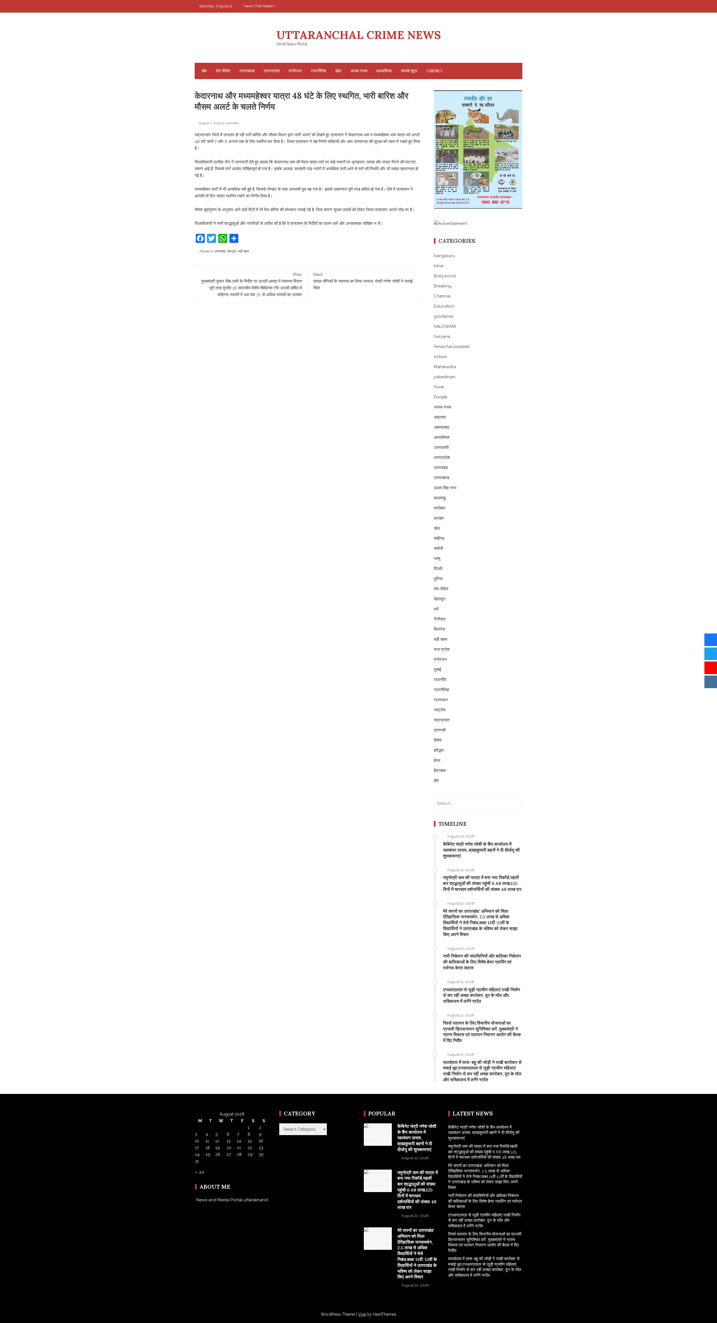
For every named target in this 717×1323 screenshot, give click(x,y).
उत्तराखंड (219, 251)
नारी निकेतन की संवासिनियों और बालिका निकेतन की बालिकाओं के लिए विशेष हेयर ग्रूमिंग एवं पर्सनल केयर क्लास (482, 962)
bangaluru (444, 255)
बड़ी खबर (243, 251)
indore (440, 356)
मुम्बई (437, 669)
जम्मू (437, 558)
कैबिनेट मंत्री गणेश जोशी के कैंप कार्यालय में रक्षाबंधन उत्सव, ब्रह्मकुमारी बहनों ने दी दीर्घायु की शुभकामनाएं (481, 850)
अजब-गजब (358, 70)
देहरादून (231, 251)
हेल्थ (437, 760)
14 (239, 1141)
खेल (338, 70)
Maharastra (445, 366)
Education (444, 306)
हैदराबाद (440, 770)
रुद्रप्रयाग (442, 720)
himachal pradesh (452, 346)
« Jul (199, 1172)
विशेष (437, 740)
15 (250, 1141)
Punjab (441, 397)
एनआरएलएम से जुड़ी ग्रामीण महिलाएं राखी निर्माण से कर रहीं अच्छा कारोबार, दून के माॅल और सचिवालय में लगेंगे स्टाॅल (481, 995)
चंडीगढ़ (439, 538)
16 (261, 1141)
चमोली (438, 548)
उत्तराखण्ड (247, 70)
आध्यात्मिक (384, 70)
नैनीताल (440, 619)
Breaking (442, 286)
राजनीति (440, 679)
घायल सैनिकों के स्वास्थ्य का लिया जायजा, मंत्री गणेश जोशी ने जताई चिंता (363, 281)
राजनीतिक (318, 70)
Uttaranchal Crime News (358, 35)
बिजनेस (439, 629)
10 (197, 1141)
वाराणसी (440, 730)
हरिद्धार (439, 750)
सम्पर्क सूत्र (409, 70)
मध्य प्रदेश (442, 649)
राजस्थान (441, 699)
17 (197, 1147)
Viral (362, 1314)
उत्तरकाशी (441, 447)
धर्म (436, 609)
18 (208, 1147)
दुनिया (438, 578)
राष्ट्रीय (439, 710)
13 (229, 1141)
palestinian (444, 376)
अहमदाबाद (441, 427)
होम (204, 70)
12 (217, 1141)
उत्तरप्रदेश (272, 70)
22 (250, 1147)
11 (207, 1141)
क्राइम (439, 518)
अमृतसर (440, 417)
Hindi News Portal (292, 44)
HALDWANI (445, 326)
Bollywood (445, 275)
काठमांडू (440, 498)
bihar (439, 265)
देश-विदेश (223, 70)
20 (229, 1147)
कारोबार (439, 508)
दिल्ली (438, 568)
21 (239, 1147)
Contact (435, 70)
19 (217, 1147)
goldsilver (443, 316)
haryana (442, 336)
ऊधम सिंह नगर (445, 487)
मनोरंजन (295, 70)
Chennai (442, 296)
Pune (439, 386)
